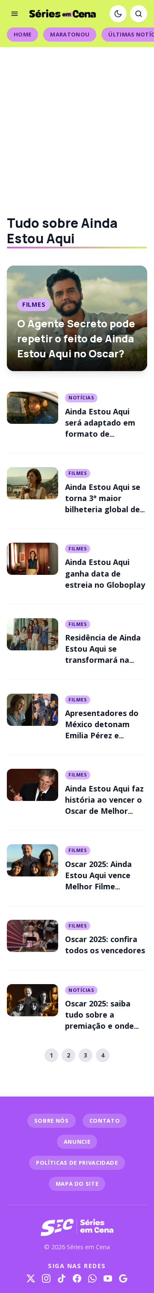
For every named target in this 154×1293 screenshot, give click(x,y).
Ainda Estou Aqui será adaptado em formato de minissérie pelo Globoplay (100, 433)
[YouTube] (108, 1278)
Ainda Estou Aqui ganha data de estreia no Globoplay (105, 573)
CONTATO (104, 1120)
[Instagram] (46, 1278)
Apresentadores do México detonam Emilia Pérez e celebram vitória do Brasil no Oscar (102, 735)
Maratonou (69, 34)
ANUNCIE (77, 1141)
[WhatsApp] (92, 1278)
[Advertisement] (77, 124)
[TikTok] (61, 1278)
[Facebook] (77, 1278)
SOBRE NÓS (51, 1120)
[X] (31, 1278)
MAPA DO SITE (77, 1183)
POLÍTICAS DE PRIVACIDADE (77, 1162)
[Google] (123, 1278)
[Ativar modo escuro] (118, 13)
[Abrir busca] (138, 13)
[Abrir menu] (14, 13)
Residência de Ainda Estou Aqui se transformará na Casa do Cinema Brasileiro (103, 659)
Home (22, 34)
